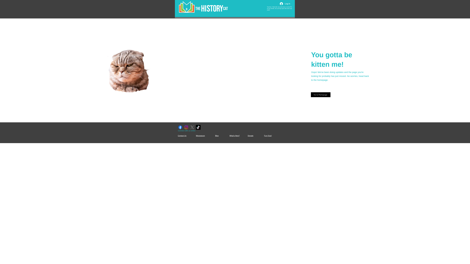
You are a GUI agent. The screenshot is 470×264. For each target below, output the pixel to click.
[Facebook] (180, 127)
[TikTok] (198, 127)
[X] (192, 127)
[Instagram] (186, 127)
